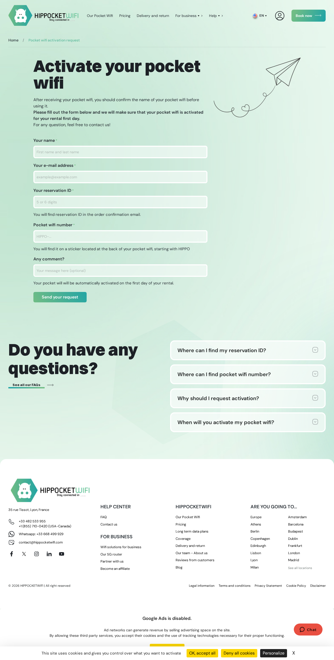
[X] (24, 554)
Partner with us (112, 561)
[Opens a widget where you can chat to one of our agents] (308, 630)
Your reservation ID (53, 190)
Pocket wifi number (54, 225)
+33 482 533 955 (32, 521)
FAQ (103, 517)
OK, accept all (202, 653)
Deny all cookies (239, 653)
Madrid (293, 560)
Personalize (273, 653)
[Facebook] (11, 554)
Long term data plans (192, 531)
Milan (254, 567)
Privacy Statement (268, 586)
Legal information (201, 586)
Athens (255, 524)
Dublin (293, 538)
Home (13, 40)
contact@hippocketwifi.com (41, 542)
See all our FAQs (26, 385)
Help (213, 15)
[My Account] (279, 15)
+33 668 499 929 (50, 534)
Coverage (183, 538)
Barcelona (295, 524)
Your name (45, 140)
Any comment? (48, 259)
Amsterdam (297, 517)
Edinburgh (258, 545)
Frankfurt (295, 545)
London (294, 553)
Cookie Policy (296, 586)
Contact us (108, 524)
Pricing (124, 15)
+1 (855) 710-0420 (33, 526)
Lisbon (255, 553)
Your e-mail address (54, 165)
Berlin (254, 531)
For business (185, 15)
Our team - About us (192, 553)
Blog (179, 567)
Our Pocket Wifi (100, 15)
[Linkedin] (49, 554)
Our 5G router (111, 554)
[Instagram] (36, 554)
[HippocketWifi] (43, 15)
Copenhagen (260, 538)
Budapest (295, 531)
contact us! (99, 124)
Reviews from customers (195, 560)
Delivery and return (153, 15)
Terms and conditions (234, 586)
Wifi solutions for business (120, 547)
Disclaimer (318, 586)
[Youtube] (61, 554)
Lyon (254, 560)
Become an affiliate (115, 568)
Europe (255, 517)
